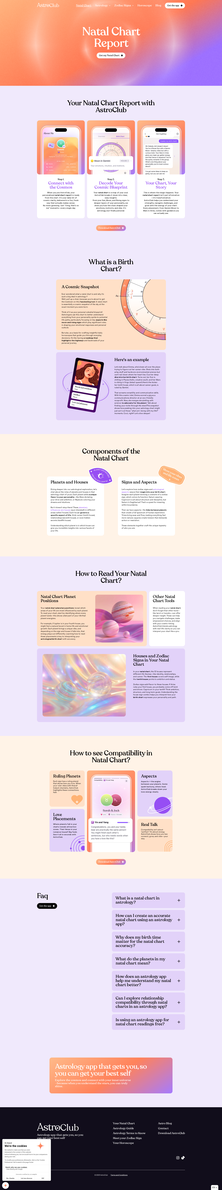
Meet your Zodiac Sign (127, 1138)
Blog (158, 5)
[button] (103, 5)
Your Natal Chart (124, 1123)
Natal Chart (83, 5)
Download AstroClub (171, 1133)
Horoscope (144, 5)
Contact (163, 1128)
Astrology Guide (123, 1128)
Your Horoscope (123, 1143)
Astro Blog (165, 1123)
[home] (48, 5)
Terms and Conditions (119, 1175)
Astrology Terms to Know (129, 1133)
